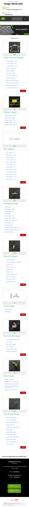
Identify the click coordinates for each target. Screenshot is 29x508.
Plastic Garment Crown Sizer (12, 381)
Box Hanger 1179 (11, 167)
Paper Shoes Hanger (12, 349)
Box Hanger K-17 (11, 152)
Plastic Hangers (10, 71)
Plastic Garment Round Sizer (12, 384)
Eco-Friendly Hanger (12, 336)
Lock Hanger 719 (11, 159)
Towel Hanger (10, 157)
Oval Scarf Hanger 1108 (13, 422)
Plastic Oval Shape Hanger (13, 427)
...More (23, 91)
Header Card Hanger (12, 351)
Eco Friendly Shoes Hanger (13, 339)
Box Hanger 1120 (11, 164)
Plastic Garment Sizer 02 (11, 389)
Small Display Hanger (10, 118)
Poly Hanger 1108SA (10, 209)
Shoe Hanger (9, 306)
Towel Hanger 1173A (12, 61)
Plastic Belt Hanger (11, 417)
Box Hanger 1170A (11, 174)
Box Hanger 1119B (11, 179)
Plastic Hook (10, 264)
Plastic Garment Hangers (14, 57)
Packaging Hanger (11, 203)
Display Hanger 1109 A (10, 122)
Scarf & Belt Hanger (12, 414)
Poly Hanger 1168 (9, 216)
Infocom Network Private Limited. (20, 504)
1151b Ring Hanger (11, 420)
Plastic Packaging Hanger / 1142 (13, 229)
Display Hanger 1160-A (10, 120)
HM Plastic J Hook (11, 281)
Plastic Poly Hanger (9, 232)
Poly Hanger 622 (9, 225)
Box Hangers (9, 149)
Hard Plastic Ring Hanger (13, 437)
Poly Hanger (8, 207)
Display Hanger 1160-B (10, 115)
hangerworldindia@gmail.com (14, 9)
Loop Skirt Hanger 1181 (13, 87)
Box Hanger (9, 341)
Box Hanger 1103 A (11, 155)
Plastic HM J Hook (11, 276)
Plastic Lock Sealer (9, 379)
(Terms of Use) (23, 503)
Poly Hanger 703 (9, 223)
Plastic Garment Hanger (13, 80)
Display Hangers (10, 112)
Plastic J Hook (10, 267)
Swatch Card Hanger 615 (11, 220)
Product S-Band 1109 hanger (14, 262)
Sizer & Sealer (9, 376)
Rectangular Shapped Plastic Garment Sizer (12, 386)
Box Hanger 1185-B (12, 172)
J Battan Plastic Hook (12, 274)
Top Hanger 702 (11, 73)
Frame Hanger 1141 (12, 63)
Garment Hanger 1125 (12, 75)
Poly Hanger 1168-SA (10, 218)
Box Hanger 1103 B (11, 169)
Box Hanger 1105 (11, 176)
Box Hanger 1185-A (12, 162)
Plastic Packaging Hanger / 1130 (13, 227)
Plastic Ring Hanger (11, 432)
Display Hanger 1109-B (10, 124)
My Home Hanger (11, 344)
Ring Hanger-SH (11, 425)
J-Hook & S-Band (10, 256)
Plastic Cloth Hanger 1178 (13, 85)
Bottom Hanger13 (11, 78)
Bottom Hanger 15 (11, 68)
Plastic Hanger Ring (11, 442)
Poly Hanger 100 (9, 211)
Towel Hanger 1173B (12, 66)
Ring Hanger (10, 429)
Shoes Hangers (8, 309)
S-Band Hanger (10, 259)
